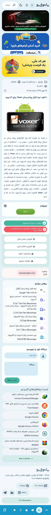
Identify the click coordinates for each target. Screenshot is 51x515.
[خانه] (39, 510)
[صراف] (25, 66)
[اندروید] (14, 510)
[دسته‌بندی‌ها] (32, 5)
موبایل (40, 82)
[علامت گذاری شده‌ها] (4, 510)
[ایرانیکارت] (25, 43)
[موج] (25, 20)
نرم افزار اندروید (28, 82)
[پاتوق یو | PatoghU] (42, 5)
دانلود (25, 211)
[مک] (26, 510)
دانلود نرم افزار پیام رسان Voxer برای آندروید (26, 97)
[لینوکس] (20, 510)
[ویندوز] (32, 510)
